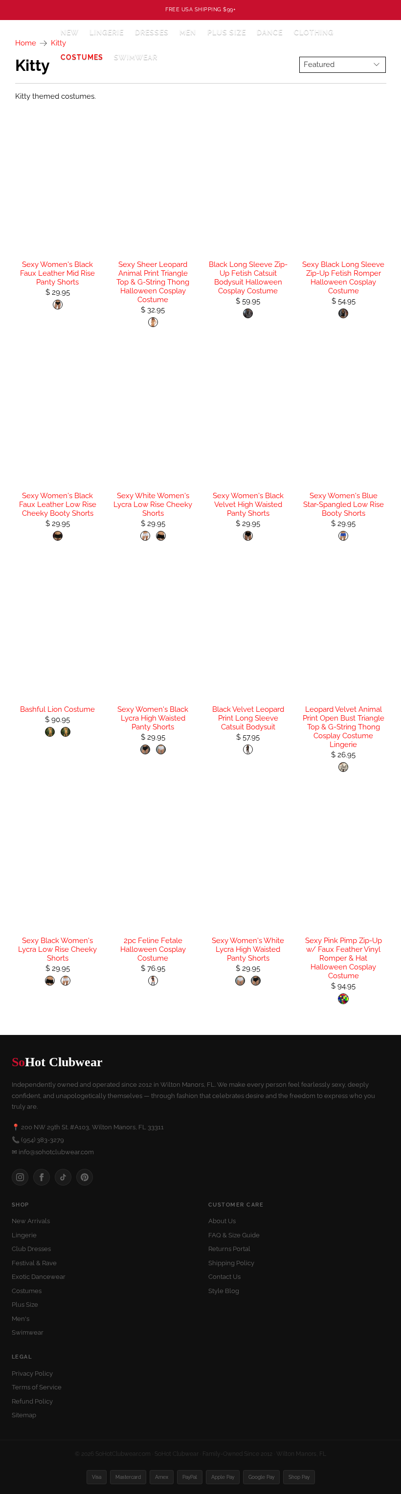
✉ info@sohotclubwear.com (53, 1152)
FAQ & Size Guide (234, 1235)
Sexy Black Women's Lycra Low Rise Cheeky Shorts (57, 949)
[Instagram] (20, 1177)
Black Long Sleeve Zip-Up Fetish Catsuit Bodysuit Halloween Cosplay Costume (248, 277)
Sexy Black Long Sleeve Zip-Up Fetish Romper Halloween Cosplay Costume (343, 277)
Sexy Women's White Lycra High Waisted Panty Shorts (248, 949)
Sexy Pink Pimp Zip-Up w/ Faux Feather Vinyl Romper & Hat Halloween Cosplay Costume (343, 958)
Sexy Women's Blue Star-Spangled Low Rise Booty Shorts (343, 504)
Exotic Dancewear (39, 1276)
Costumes (27, 1291)
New (70, 32)
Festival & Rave (34, 1263)
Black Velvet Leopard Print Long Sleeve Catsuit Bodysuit (248, 718)
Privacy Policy (32, 1373)
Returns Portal (229, 1248)
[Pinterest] (84, 1177)
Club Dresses (31, 1248)
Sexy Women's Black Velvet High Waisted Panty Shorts (248, 504)
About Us (222, 1221)
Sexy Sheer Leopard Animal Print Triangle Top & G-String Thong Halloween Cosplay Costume (152, 282)
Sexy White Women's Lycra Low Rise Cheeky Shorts (152, 504)
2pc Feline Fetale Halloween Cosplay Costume (153, 949)
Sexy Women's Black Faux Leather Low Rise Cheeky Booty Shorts (57, 504)
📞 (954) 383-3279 (38, 1139)
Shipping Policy (231, 1263)
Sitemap (24, 1415)
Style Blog (223, 1291)
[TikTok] (63, 1177)
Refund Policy (32, 1401)
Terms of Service (37, 1387)
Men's (20, 1318)
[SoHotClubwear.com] (29, 45)
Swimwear (135, 57)
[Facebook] (41, 1177)
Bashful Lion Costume (57, 709)
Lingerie (24, 1235)
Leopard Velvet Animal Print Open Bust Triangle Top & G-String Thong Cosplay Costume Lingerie (343, 727)
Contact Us (224, 1276)
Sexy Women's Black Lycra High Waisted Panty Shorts (152, 718)
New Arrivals (31, 1221)
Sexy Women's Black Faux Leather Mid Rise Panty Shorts (57, 273)
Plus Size (226, 32)
